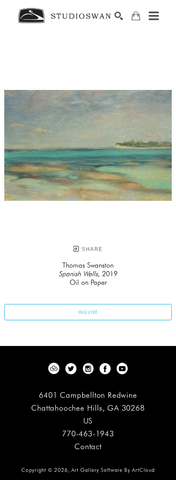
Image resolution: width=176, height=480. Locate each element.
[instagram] (88, 368)
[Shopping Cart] (136, 16)
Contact (88, 446)
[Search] (118, 16)
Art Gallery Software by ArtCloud (113, 470)
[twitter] (70, 368)
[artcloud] (53, 368)
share (91, 249)
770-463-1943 (88, 434)
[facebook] (105, 368)
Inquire (88, 312)
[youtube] (122, 368)
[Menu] (154, 16)
